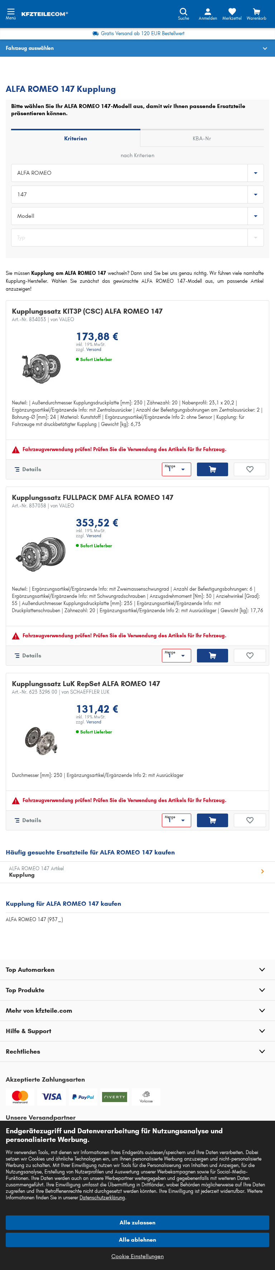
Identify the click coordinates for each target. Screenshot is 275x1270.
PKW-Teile (17, 67)
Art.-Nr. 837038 (43, 506)
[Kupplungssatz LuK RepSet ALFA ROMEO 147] (41, 741)
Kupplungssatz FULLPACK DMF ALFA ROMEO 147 (92, 497)
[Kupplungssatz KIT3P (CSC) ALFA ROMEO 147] (41, 368)
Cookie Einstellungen (137, 1256)
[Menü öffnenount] (11, 10)
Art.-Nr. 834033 (43, 320)
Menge (170, 466)
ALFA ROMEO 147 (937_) (34, 920)
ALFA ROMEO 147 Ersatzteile (39, 75)
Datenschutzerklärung (102, 1198)
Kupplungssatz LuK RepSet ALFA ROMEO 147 (86, 683)
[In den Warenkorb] (212, 469)
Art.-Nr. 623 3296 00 (60, 692)
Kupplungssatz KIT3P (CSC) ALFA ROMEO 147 (87, 311)
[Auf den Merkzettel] (250, 469)
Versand (93, 349)
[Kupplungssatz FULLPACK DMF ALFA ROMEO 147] (41, 554)
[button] (137, 969)
